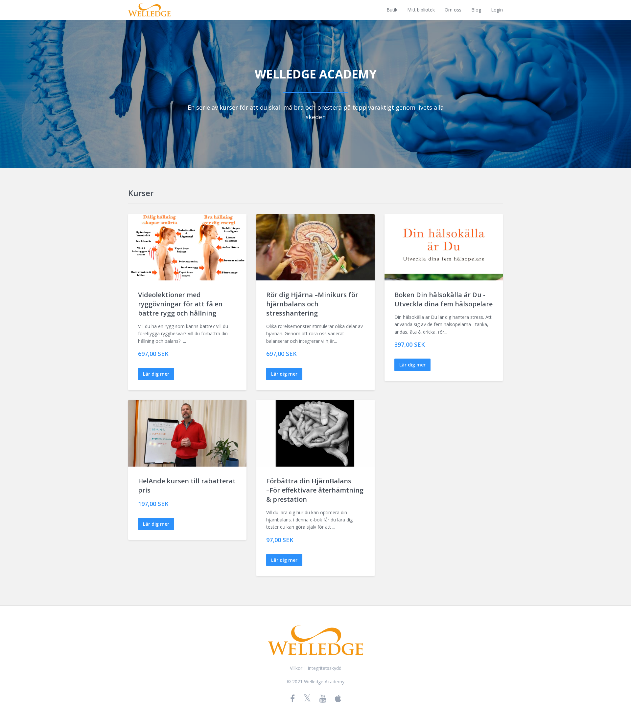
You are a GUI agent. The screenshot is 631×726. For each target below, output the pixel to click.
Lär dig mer (156, 374)
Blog (476, 10)
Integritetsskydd (324, 668)
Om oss (453, 10)
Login (497, 10)
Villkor (296, 668)
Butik (391, 10)
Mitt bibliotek (421, 10)
